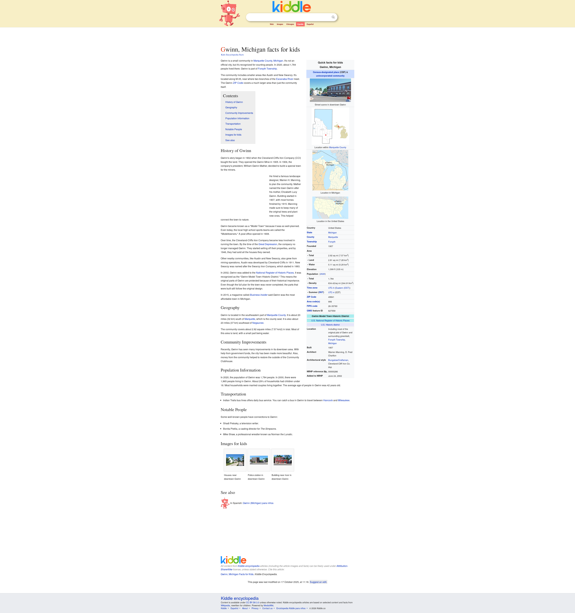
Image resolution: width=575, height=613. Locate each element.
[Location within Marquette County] (330, 125)
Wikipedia (225, 605)
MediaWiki (268, 605)
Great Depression (267, 244)
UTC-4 (331, 292)
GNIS (309, 310)
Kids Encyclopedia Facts (232, 54)
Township (312, 241)
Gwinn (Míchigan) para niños (258, 503)
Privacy (255, 608)
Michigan (332, 232)
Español (310, 24)
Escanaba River (284, 79)
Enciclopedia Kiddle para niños (290, 608)
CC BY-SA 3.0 (252, 602)
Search (333, 17)
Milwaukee (343, 400)
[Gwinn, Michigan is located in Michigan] (330, 169)
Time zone (312, 287)
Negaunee (258, 322)
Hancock (328, 400)
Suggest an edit (318, 581)
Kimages (290, 24)
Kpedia (300, 24)
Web (272, 24)
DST (321, 292)
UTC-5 (331, 287)
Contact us (267, 608)
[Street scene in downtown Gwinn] (330, 89)
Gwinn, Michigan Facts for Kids (237, 574)
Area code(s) (313, 301)
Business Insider (259, 294)
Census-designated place (326, 72)
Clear (327, 17)
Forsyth (331, 241)
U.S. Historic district (330, 324)
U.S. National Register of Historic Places (330, 320)
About (245, 608)
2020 (322, 273)
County (310, 236)
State (309, 232)
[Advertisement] (287, 36)
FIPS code (312, 305)
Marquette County (337, 147)
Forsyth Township (267, 68)
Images (280, 24)
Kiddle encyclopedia (248, 566)
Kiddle (224, 608)
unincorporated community (330, 75)
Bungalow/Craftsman (338, 359)
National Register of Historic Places (275, 272)
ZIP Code (311, 296)
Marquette (333, 236)
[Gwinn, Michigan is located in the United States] (330, 207)
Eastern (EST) (343, 287)
